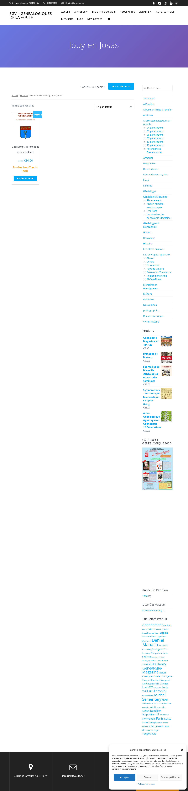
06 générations (155, 134)
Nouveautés (150, 305)
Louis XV (157, 687)
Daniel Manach (153, 642)
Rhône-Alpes (154, 279)
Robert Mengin (149, 722)
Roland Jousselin (156, 726)
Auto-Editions (165, 11)
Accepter (124, 777)
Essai (146, 180)
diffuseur (67, 19)
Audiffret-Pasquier (163, 629)
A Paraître (148, 104)
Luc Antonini (157, 691)
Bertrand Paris (149, 636)
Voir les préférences (171, 777)
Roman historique (153, 316)
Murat (165, 699)
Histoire (147, 243)
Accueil (65, 11)
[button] (182, 749)
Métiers (147, 294)
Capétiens (161, 636)
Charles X (146, 641)
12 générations (155, 145)
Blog (80, 19)
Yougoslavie (149, 733)
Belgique (164, 632)
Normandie (153, 265)
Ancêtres (148, 115)
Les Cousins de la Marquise (155, 683)
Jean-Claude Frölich (158, 676)
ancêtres (167, 625)
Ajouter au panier (25, 178)
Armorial (148, 157)
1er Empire (149, 98)
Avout (144, 633)
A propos (80, 11)
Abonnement (154, 200)
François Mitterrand (151, 660)
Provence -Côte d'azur (159, 272)
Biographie (149, 163)
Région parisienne (157, 275)
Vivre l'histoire (151, 321)
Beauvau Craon (153, 633)
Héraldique (149, 238)
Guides (147, 232)
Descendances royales (155, 174)
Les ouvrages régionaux (156, 254)
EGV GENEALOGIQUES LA (30, 15)
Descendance (150, 169)
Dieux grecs (157, 649)
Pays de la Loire (155, 268)
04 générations (155, 127)
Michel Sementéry (152, 610)
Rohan (159, 723)
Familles (17, 167)
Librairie (144, 11)
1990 (145, 596)
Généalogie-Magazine (152, 670)
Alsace (150, 258)
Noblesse (148, 299)
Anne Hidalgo (148, 629)
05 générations (155, 131)
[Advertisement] (157, 540)
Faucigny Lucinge (157, 657)
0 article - (122, 86)
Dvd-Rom (152, 210)
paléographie (150, 310)
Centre (150, 261)
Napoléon (155, 710)
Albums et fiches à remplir (157, 109)
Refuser (147, 777)
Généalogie (149, 191)
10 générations (155, 141)
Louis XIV (147, 687)
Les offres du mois (104, 11)
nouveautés (127, 11)
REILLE (167, 718)
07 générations (155, 138)
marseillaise (147, 695)
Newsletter (94, 19)
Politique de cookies (146, 784)
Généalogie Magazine (155, 196)
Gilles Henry (156, 664)
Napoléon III (150, 714)
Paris (160, 718)
